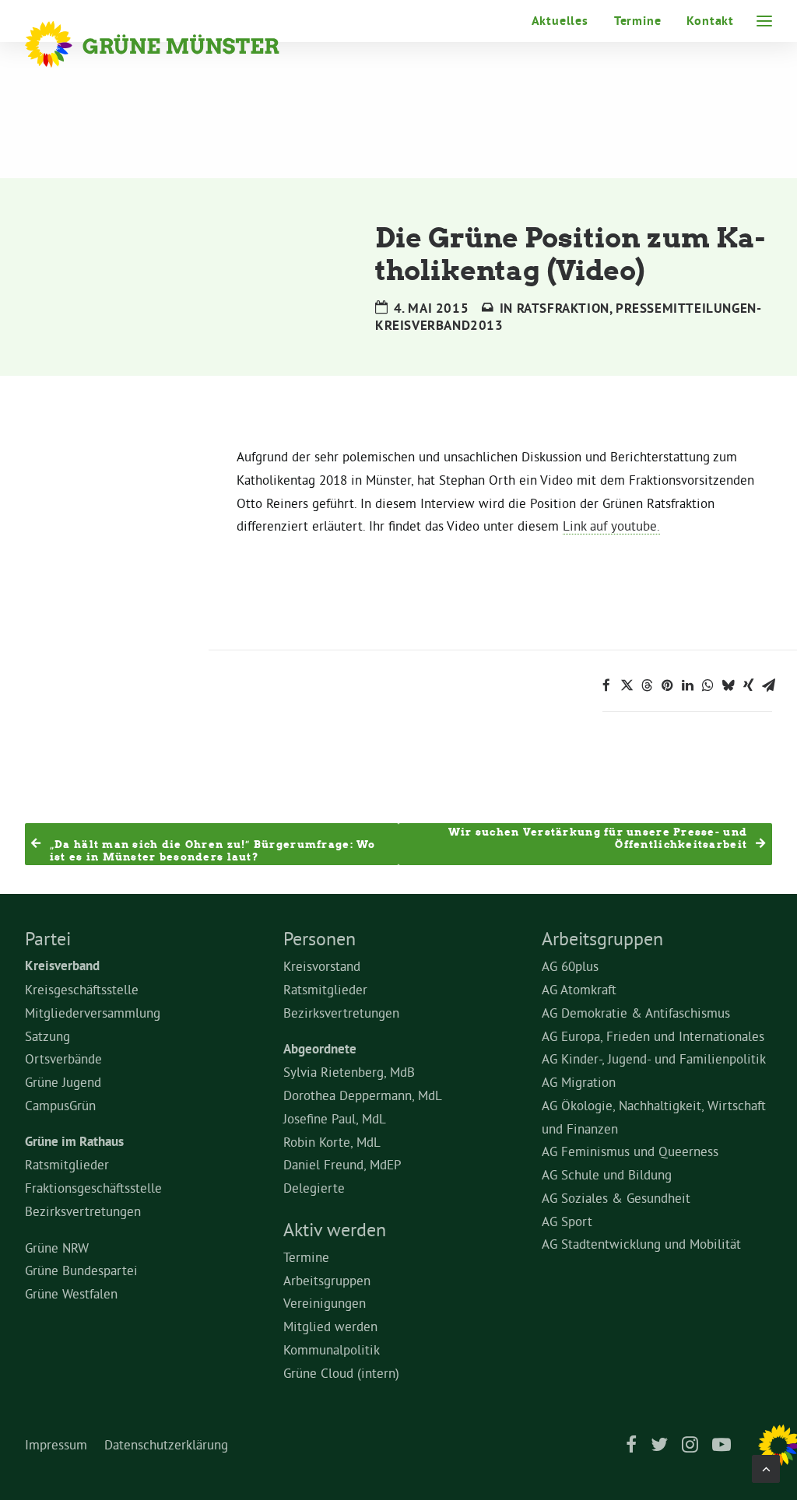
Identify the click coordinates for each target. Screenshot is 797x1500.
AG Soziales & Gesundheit (616, 1198)
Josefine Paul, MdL (334, 1118)
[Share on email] (768, 685)
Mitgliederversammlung (92, 1012)
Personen (319, 938)
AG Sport (567, 1221)
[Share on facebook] (606, 685)
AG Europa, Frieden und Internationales (653, 1036)
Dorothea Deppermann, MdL (362, 1095)
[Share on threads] (646, 685)
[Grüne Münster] (173, 44)
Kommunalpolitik (331, 1349)
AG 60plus (570, 966)
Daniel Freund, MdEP (342, 1164)
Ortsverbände (63, 1058)
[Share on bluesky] (727, 685)
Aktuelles (560, 20)
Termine (638, 20)
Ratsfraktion (563, 308)
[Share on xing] (748, 685)
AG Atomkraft (579, 989)
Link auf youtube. (611, 525)
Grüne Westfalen (71, 1293)
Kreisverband (62, 965)
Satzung (47, 1036)
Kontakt (710, 20)
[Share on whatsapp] (707, 685)
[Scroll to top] (766, 1465)
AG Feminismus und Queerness (630, 1151)
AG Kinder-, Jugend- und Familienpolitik (654, 1058)
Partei (48, 938)
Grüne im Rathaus (74, 1141)
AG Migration (579, 1082)
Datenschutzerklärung (166, 1444)
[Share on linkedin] (687, 685)
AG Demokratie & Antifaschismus (636, 1012)
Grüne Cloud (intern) (341, 1373)
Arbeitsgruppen (326, 1280)
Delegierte (314, 1187)
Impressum (56, 1444)
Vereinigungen (324, 1303)
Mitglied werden (330, 1326)
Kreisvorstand (321, 966)
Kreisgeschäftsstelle (82, 989)
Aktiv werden (334, 1229)
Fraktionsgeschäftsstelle (93, 1187)
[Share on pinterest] (667, 685)
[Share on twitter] (626, 685)
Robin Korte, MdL (332, 1142)
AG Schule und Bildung (607, 1174)
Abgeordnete (319, 1048)
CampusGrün (60, 1105)
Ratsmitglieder (67, 1164)
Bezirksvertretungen (83, 1211)
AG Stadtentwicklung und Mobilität (641, 1243)
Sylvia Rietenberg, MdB (349, 1072)
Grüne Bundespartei (81, 1270)
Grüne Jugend (63, 1082)
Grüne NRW (57, 1247)
